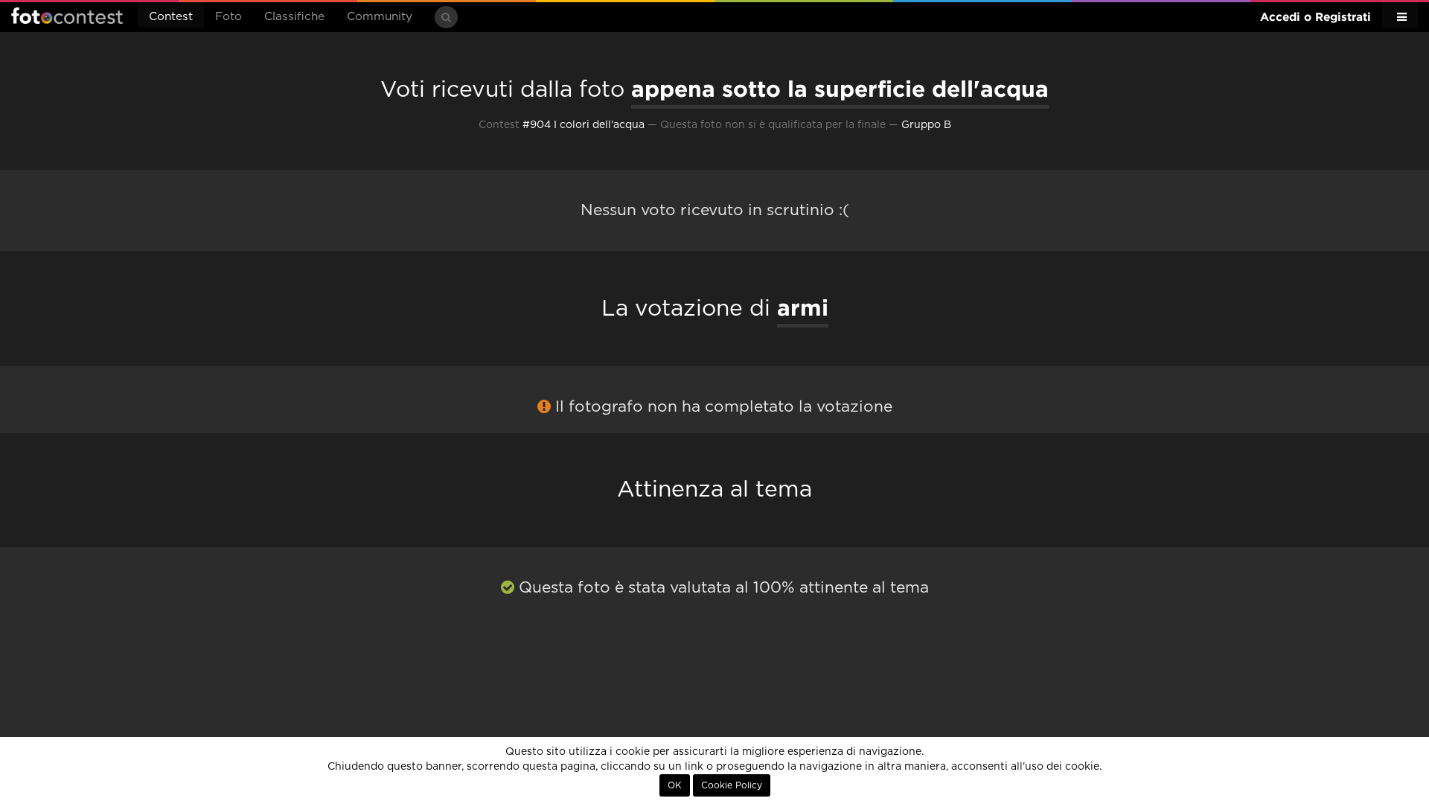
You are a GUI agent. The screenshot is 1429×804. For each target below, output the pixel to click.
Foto (228, 16)
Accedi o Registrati (1315, 16)
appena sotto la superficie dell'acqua (840, 88)
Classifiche (294, 16)
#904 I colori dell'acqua (583, 125)
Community (379, 16)
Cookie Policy (731, 785)
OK (675, 785)
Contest (171, 16)
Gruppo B (926, 125)
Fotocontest (67, 15)
